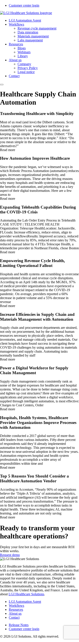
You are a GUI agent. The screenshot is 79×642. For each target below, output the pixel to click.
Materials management (33, 36)
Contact (14, 76)
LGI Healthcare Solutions (26, 594)
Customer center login (24, 5)
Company (24, 64)
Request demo (10, 555)
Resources (16, 44)
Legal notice (26, 72)
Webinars (24, 52)
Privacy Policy (28, 68)
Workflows (16, 24)
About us (15, 60)
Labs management (30, 40)
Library (23, 56)
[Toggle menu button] (2, 84)
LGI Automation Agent (25, 20)
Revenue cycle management (37, 28)
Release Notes (19, 625)
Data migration (28, 32)
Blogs (22, 48)
